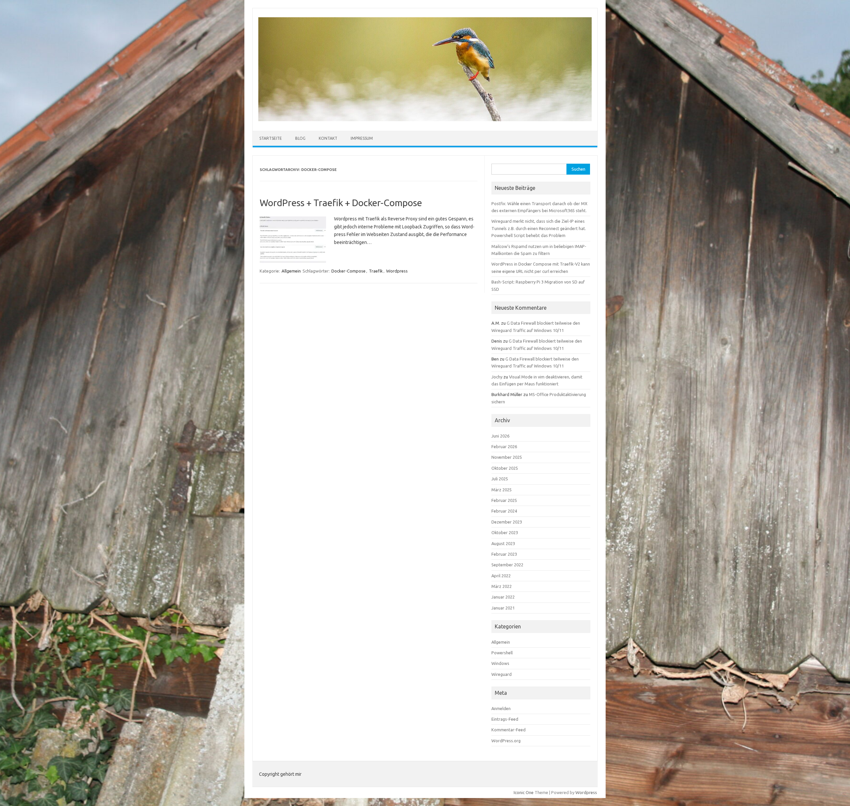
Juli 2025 (499, 478)
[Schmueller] (425, 119)
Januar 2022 (503, 597)
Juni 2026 (500, 436)
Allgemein (291, 271)
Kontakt (328, 138)
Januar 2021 (503, 607)
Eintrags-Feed (504, 719)
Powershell (502, 652)
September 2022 (507, 564)
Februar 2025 (504, 500)
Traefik (376, 271)
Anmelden (501, 708)
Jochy (496, 376)
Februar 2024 (504, 511)
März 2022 (501, 586)
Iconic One (524, 792)
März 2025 (501, 489)
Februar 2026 (504, 446)
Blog (300, 138)
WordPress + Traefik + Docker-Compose (341, 203)
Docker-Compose (348, 271)
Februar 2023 (504, 554)
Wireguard (501, 674)
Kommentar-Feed (508, 729)
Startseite (270, 138)
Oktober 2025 (504, 468)
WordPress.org (506, 740)
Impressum (362, 138)
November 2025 (506, 457)
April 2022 (501, 575)
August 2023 (503, 543)
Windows (500, 663)
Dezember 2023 (506, 522)
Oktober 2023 (504, 532)
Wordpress (397, 271)
